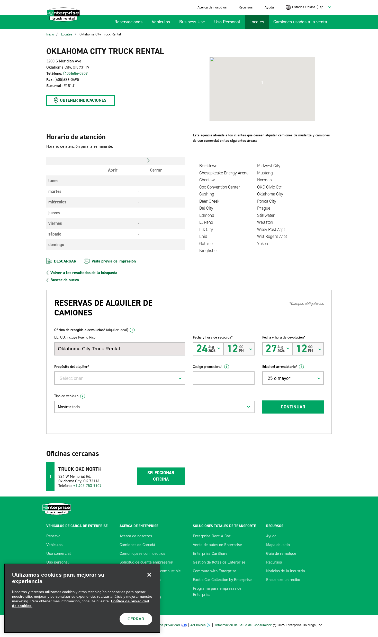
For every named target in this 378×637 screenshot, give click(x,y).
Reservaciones (128, 22)
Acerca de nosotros (212, 7)
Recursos (246, 7)
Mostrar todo (69, 406)
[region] (82, 598)
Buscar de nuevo (64, 280)
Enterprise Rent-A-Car (211, 536)
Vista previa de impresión (114, 261)
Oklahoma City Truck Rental (100, 34)
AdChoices (198, 625)
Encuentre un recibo (283, 579)
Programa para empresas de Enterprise (217, 591)
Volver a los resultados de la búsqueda (83, 272)
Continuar (293, 407)
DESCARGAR (65, 261)
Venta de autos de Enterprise (217, 544)
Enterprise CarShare (210, 553)
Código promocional (207, 366)
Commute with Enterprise (214, 571)
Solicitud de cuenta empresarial (146, 562)
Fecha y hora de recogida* (213, 337)
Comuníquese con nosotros (142, 553)
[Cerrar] (149, 575)
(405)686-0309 (75, 73)
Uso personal (57, 562)
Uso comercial (58, 553)
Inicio (50, 34)
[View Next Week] (148, 161)
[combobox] (311, 7)
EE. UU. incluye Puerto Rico (74, 337)
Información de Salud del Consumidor (243, 625)
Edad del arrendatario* (279, 366)
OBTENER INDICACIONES (83, 100)
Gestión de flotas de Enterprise (219, 562)
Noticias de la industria (285, 571)
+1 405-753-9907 (87, 485)
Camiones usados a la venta (300, 22)
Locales (256, 22)
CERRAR (136, 619)
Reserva (53, 536)
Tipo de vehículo (66, 396)
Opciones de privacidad (162, 625)
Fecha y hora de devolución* (283, 337)
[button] (262, 82)
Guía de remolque (281, 553)
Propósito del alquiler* (71, 366)
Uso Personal (227, 22)
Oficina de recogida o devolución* (91, 329)
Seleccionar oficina (160, 476)
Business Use (192, 22)
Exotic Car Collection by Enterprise (222, 579)
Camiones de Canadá (137, 544)
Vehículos (161, 22)
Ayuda (269, 7)
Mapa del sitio (278, 544)
